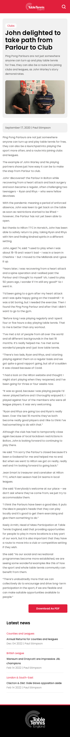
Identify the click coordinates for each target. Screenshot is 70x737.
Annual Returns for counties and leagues (32, 639)
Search (63, 6)
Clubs (10, 26)
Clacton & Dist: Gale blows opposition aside (34, 683)
